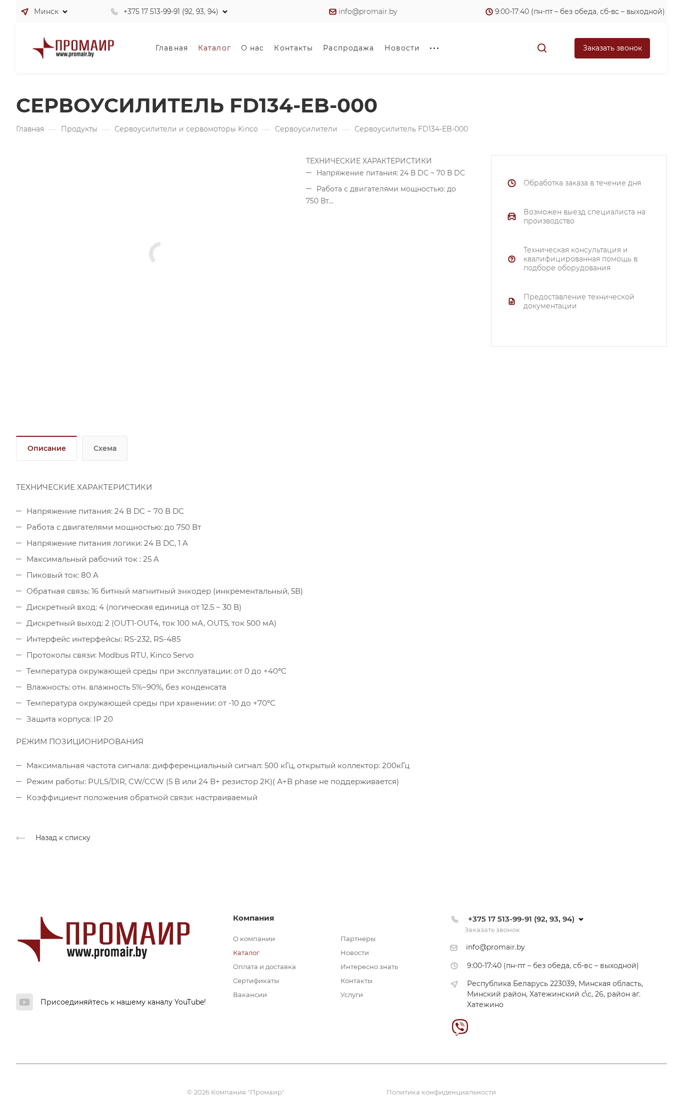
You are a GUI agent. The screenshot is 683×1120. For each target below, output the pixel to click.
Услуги (351, 995)
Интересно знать (369, 967)
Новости (354, 953)
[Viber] (460, 1027)
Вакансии (250, 995)
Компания (253, 918)
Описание (47, 448)
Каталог (246, 953)
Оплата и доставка (264, 967)
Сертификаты (256, 981)
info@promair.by (367, 11)
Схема (105, 448)
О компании (254, 939)
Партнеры (358, 939)
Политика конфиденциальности (441, 1092)
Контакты (356, 981)
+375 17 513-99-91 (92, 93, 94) (171, 11)
